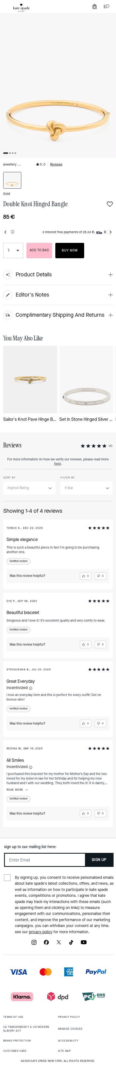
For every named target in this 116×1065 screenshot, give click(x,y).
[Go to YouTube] (83, 944)
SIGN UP (99, 859)
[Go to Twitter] (59, 944)
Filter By (67, 477)
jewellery (9, 164)
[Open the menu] (105, 6)
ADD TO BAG (39, 250)
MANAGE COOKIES (70, 1028)
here (57, 463)
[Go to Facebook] (46, 944)
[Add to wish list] (110, 204)
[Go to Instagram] (34, 944)
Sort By (9, 477)
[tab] (21, 7)
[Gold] (12, 180)
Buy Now (70, 250)
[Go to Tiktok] (71, 944)
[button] (31, 688)
